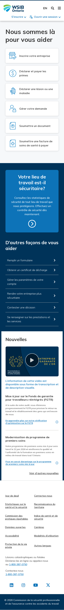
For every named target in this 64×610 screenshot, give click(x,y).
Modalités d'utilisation (46, 535)
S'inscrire (17, 16)
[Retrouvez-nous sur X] (48, 586)
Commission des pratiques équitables (16, 517)
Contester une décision (21, 307)
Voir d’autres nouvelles (44, 473)
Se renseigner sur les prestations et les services (28, 319)
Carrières (39, 527)
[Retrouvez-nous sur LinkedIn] (11, 586)
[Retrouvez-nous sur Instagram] (23, 586)
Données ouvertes (15, 527)
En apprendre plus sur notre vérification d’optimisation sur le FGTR (26, 421)
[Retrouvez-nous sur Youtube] (35, 586)
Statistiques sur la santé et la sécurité (16, 506)
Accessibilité (12, 535)
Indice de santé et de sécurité (46, 517)
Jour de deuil (12, 495)
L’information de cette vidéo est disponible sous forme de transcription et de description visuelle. (32, 384)
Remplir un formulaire (20, 260)
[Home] (13, 8)
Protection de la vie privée (16, 546)
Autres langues (42, 545)
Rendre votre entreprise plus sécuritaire (24, 295)
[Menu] (59, 8)
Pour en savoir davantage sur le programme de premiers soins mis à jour (28, 462)
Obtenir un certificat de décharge (27, 270)
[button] (32, 360)
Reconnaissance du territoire (44, 506)
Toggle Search (52, 8)
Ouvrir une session (46, 16)
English (45, 8)
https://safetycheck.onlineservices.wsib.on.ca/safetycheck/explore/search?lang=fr (32, 223)
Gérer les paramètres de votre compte (25, 282)
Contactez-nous (43, 495)
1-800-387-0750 (18, 564)
